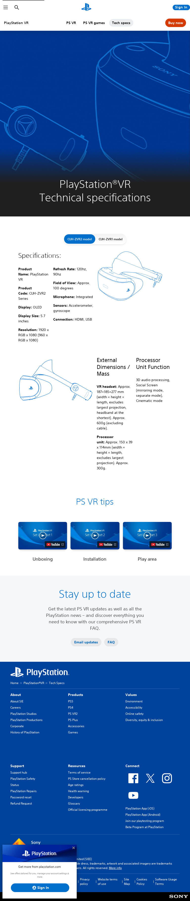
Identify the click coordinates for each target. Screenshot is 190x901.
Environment (133, 701)
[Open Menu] (5, 7)
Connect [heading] (132, 766)
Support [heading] (17, 766)
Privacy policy (85, 881)
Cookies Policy (142, 881)
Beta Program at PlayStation (144, 827)
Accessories (76, 726)
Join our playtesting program (144, 821)
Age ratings (76, 785)
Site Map (127, 881)
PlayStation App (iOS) (139, 808)
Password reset (20, 797)
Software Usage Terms (166, 881)
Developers (75, 797)
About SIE (16, 701)
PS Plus (73, 720)
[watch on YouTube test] (55, 544)
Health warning (78, 791)
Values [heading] (131, 694)
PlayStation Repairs (23, 791)
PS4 (70, 707)
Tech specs (121, 23)
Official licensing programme (87, 810)
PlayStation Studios (23, 714)
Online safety (134, 714)
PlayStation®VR (34, 683)
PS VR (71, 23)
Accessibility (133, 707)
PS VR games (94, 23)
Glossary (74, 803)
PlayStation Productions (26, 720)
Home (14, 683)
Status (14, 785)
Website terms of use (108, 881)
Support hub (18, 772)
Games (73, 732)
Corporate (17, 726)
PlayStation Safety (22, 779)
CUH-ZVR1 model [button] (110, 239)
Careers (15, 707)
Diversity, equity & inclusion (144, 720)
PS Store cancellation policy (86, 779)
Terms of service (79, 772)
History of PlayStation (24, 732)
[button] (42, 535)
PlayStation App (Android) (142, 814)
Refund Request (21, 803)
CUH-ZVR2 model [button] (80, 239)
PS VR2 (72, 714)
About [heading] (15, 694)
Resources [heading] (76, 766)
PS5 (70, 701)
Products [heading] (75, 694)
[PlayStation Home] (86, 7)
